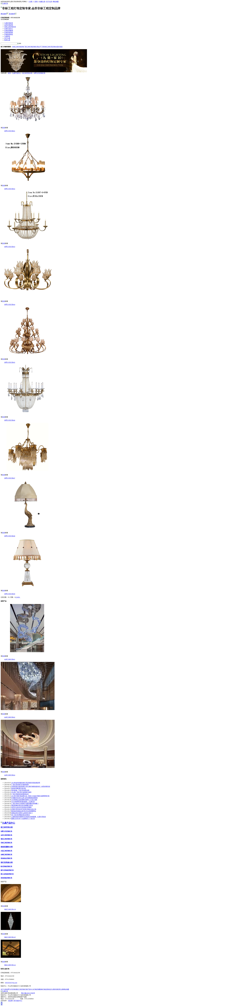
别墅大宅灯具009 (9, 594)
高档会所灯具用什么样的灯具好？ (22, 813)
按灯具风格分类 (7, 862)
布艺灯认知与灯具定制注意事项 (21, 807)
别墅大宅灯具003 (9, 246)
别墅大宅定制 (11, 989)
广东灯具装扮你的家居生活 (20, 794)
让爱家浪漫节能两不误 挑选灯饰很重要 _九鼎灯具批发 (28, 816)
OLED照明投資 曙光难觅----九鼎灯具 (23, 801)
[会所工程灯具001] (28, 651)
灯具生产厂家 (39, 46)
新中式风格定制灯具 (7, 870)
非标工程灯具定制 (49, 46)
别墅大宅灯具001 (9, 131)
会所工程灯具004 (9, 775)
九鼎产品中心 (16, 73)
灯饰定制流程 (8, 32)
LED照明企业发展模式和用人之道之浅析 (24, 799)
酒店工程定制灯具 (6, 839)
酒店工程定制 (20, 989)
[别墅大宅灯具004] (28, 297)
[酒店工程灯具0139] (11, 901)
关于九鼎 (49, 1)
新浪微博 (12, 14)
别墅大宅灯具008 (9, 536)
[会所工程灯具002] (28, 709)
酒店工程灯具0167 (10, 937)
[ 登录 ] (36, 1)
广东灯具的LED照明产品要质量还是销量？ (25, 803)
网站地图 (56, 1)
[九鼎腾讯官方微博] (7, 14)
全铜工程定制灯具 (6, 854)
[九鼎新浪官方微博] (16, 14)
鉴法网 (10, 1000)
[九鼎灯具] (4, 3)
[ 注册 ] (30, 1)
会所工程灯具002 (9, 717)
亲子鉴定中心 (18, 1000)
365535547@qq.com (11, 982)
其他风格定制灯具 (6, 878)
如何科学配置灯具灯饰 (18, 788)
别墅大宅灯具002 (9, 189)
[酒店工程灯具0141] (11, 957)
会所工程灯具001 (9, 659)
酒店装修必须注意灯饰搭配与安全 (22, 805)
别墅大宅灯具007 (9, 478)
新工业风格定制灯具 (7, 874)
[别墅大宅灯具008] (28, 528)
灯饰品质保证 (8, 34)
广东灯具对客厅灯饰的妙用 (20, 784)
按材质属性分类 (7, 847)
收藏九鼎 (42, 1)
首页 (9, 73)
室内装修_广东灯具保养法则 (20, 790)
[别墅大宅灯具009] (28, 586)
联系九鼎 (7, 40)
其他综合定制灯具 (6, 858)
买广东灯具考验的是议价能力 (20, 815)
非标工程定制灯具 (10, 27)
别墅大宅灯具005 (9, 362)
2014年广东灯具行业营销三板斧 (21, 792)
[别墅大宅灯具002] (28, 181)
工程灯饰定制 (31, 46)
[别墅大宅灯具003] (28, 239)
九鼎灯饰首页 (8, 23)
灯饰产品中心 (8, 28)
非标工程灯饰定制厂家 (19, 46)
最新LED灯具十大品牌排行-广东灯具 (23, 818)
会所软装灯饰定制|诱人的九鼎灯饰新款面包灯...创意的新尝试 (30, 786)
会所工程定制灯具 (6, 835)
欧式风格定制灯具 (6, 866)
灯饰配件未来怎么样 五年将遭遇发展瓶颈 (24, 798)
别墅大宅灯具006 (9, 420)
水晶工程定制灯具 (6, 850)
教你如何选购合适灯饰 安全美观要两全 (23, 811)
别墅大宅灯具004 (9, 304)
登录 (3, 127)
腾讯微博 (3, 14)
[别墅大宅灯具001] (28, 123)
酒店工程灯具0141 (10, 965)
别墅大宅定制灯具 (39, 73)
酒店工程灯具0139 (10, 909)
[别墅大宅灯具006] (28, 412)
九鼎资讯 (7, 36)
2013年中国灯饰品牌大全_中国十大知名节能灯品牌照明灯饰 (30, 796)
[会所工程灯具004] (28, 767)
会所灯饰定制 (8, 25)
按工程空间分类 (27, 73)
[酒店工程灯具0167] (11, 929)
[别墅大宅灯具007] (28, 470)
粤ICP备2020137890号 (28, 993)
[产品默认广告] (44, 72)
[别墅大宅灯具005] (28, 354)
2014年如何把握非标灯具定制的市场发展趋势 (25, 782)
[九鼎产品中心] (8, 823)
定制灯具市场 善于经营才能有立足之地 (23, 809)
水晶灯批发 (59, 46)
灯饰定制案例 (8, 30)
